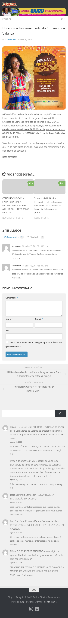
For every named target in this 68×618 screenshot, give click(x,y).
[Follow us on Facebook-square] (37, 609)
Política (6, 19)
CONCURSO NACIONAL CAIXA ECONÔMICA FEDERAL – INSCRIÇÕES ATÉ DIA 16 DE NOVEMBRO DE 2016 (16, 205)
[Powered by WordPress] (23, 602)
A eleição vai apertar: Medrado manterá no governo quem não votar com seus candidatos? (37, 555)
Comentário (12, 297)
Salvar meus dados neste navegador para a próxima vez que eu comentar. (34, 344)
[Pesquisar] (60, 413)
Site (7, 330)
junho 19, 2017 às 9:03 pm (36, 266)
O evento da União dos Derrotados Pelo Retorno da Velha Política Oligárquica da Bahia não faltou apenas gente (48, 205)
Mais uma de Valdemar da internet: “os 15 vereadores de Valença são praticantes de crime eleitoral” (38, 472)
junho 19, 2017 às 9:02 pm (36, 246)
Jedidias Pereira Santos (21, 494)
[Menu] (64, 4)
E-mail (39, 319)
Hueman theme (50, 602)
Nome (9, 319)
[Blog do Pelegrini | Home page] (12, 4)
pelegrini (11, 39)
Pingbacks (36, 237)
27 (63, 183)
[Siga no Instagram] (31, 609)
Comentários (15, 237)
